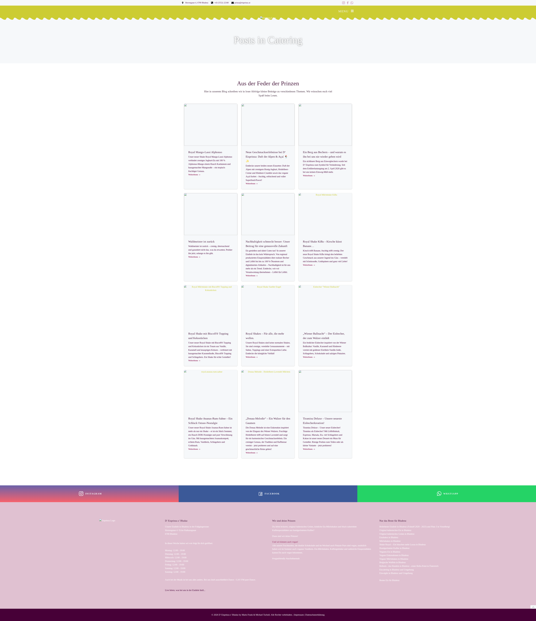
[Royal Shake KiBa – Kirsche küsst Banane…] (325, 214)
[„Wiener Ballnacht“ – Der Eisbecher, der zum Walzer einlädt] (325, 306)
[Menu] (352, 11)
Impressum (299, 615)
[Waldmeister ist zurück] (210, 214)
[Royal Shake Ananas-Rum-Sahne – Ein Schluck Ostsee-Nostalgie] (210, 391)
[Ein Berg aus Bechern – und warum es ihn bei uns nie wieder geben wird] (325, 124)
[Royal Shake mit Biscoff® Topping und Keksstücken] (210, 306)
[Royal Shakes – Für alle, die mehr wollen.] (268, 306)
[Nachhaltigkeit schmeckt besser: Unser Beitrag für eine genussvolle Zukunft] (268, 214)
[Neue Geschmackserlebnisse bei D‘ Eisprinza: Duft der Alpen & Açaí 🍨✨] (268, 124)
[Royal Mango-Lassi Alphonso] (210, 124)
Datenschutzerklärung (315, 615)
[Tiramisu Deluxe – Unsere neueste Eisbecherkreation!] (325, 391)
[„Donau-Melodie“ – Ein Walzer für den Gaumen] (268, 391)
